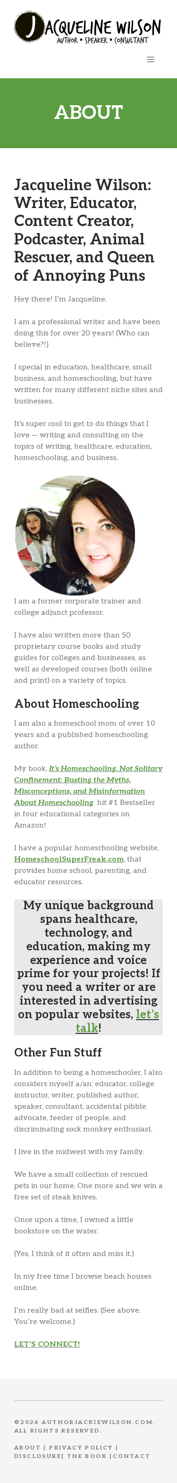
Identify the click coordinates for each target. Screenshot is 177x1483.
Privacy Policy (81, 1447)
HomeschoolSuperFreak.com (69, 859)
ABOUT (27, 1447)
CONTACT (132, 1456)
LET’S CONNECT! (47, 1344)
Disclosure (37, 1456)
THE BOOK (87, 1456)
